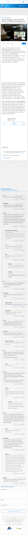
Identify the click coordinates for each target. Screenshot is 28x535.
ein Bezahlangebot (21, 101)
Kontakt (26, 2)
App (23, 2)
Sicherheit (17, 162)
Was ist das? (22, 152)
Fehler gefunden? (7, 157)
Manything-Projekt (6, 49)
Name (2, 499)
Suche (20, 2)
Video (22, 162)
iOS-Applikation (14, 52)
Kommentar (4, 489)
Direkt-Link (5, 147)
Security (11, 162)
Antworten (22, 199)
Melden (16, 199)
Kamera (7, 162)
